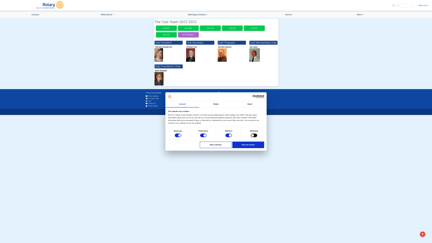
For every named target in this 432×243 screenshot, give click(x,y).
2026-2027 (166, 28)
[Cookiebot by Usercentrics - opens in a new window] (254, 96)
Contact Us (151, 103)
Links (149, 101)
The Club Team (153, 99)
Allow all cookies (248, 145)
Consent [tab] (182, 104)
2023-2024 (232, 28)
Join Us (288, 14)
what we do (107, 14)
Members (424, 5)
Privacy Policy (153, 106)
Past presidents (188, 35)
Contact (35, 14)
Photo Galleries (153, 96)
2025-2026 (188, 28)
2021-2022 (166, 35)
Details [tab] (216, 104)
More (359, 14)
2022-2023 (254, 28)
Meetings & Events (197, 14)
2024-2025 (210, 28)
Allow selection (216, 145)
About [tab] (249, 104)
